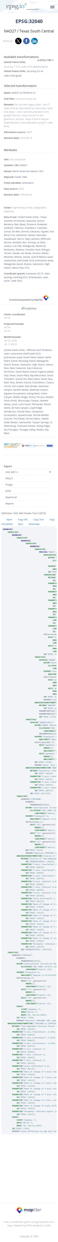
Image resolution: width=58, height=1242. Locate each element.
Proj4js (9, 484)
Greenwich (28, 182)
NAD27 (23, 165)
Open (9, 519)
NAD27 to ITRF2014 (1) (23, 92)
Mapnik (9, 503)
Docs (20, 524)
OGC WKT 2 (11, 472)
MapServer (11, 497)
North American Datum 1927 (28, 171)
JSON (8, 490)
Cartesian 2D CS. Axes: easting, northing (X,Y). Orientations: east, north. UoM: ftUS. (27, 277)
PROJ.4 (9, 478)
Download (34, 524)
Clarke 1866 (21, 177)
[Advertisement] (29, 1173)
